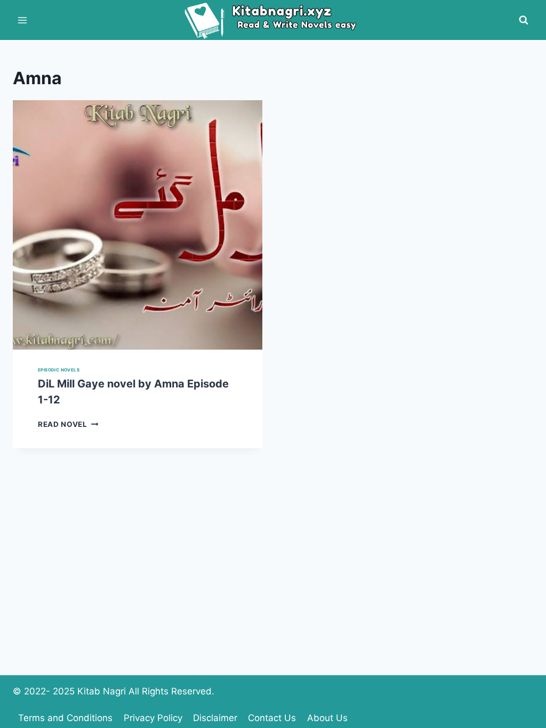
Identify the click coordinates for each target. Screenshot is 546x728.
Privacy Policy (153, 718)
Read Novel (68, 424)
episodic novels (58, 370)
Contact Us (272, 718)
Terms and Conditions (65, 718)
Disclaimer (215, 718)
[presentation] (137, 225)
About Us (327, 718)
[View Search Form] (523, 20)
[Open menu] (23, 20)
